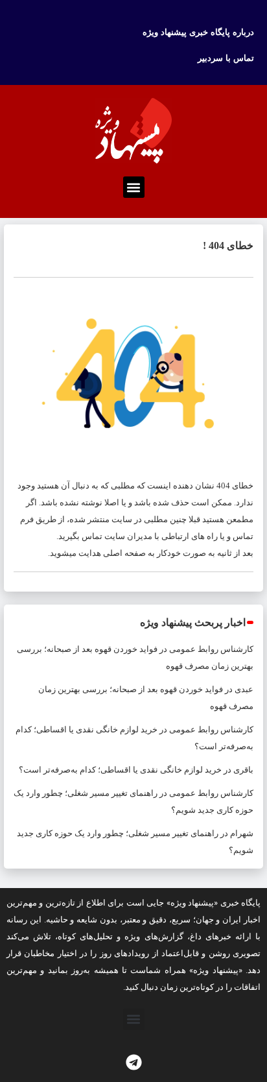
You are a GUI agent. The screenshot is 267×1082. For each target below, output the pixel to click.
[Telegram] (133, 1063)
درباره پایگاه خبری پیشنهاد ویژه (198, 32)
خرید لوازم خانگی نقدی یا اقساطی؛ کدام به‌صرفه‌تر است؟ (120, 770)
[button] (134, 187)
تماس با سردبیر (226, 58)
